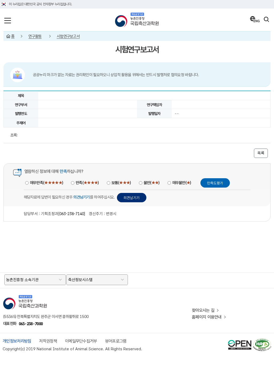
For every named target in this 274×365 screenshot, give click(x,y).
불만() (151, 182)
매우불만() (181, 182)
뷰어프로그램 (116, 341)
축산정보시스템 (80, 279)
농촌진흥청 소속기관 (22, 279)
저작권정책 (48, 341)
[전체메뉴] (7, 19)
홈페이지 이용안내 (207, 317)
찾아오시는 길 (203, 310)
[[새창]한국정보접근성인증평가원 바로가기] (261, 341)
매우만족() (46, 182)
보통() (121, 182)
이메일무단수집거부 (81, 341)
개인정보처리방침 (17, 341)
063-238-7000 (31, 323)
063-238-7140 (71, 213)
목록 (260, 153)
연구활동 (34, 36)
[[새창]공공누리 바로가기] (240, 341)
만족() (87, 182)
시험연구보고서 (68, 36)
